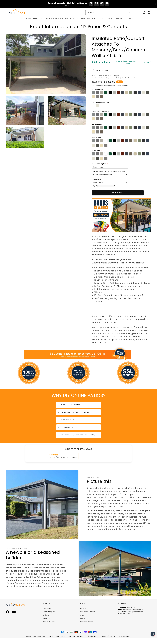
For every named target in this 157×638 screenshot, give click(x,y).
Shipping (105, 85)
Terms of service (79, 636)
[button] (26, 19)
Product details (149, 634)
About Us (83, 608)
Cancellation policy (124, 636)
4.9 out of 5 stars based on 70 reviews (126, 62)
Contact (83, 618)
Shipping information (136, 634)
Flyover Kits (47, 608)
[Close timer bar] (155, 4)
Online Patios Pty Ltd (39, 636)
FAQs (82, 615)
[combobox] (108, 12)
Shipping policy (92, 636)
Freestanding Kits (49, 612)
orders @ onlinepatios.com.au (132, 610)
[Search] (129, 12)
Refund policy (54, 636)
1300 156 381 (131, 608)
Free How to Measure (87, 612)
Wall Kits (46, 615)
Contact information (107, 636)
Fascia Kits (47, 618)
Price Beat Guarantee (87, 622)
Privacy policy (66, 636)
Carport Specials (49, 622)
